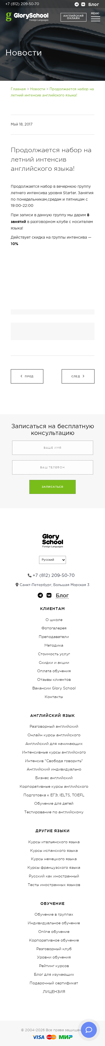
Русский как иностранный (54, 876)
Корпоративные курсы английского (54, 786)
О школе (54, 620)
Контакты (54, 697)
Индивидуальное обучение (54, 923)
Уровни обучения (54, 957)
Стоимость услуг (54, 654)
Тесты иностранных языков (54, 885)
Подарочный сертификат (54, 983)
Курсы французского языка (53, 867)
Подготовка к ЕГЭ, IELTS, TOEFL (54, 795)
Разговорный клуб (54, 949)
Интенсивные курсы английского (54, 752)
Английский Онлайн (73, 17)
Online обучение (53, 931)
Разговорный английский (54, 726)
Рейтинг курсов (54, 966)
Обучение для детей (54, 803)
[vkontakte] (83, 5)
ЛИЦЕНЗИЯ (54, 991)
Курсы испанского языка (54, 850)
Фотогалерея (53, 628)
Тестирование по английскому (53, 812)
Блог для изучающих (54, 974)
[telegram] (76, 5)
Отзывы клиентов (54, 679)
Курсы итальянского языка (54, 842)
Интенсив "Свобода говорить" (54, 761)
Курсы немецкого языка (54, 859)
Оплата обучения (54, 671)
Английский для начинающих (54, 743)
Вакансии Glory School (54, 688)
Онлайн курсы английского (53, 735)
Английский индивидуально (54, 769)
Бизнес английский (54, 778)
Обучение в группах (53, 914)
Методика (53, 645)
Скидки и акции (54, 662)
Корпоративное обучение (54, 940)
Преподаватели (54, 636)
